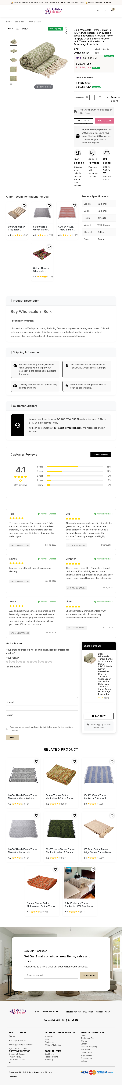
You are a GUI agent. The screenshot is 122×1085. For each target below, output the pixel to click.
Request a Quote (83, 121)
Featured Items (51, 1057)
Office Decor (86, 1052)
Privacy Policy (15, 1057)
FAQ (10, 1062)
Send (12, 737)
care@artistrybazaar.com (67, 427)
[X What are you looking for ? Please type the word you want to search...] (98, 11)
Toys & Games (87, 1055)
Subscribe (89, 975)
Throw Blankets (34, 22)
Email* (10, 715)
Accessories (86, 1058)
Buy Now (100, 716)
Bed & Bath (19, 22)
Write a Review (100, 454)
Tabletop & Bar (87, 1038)
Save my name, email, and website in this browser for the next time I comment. (42, 729)
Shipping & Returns (17, 1054)
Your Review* (14, 667)
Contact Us (49, 1042)
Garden (84, 1044)
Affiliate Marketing (53, 1045)
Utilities (84, 1061)
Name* (10, 702)
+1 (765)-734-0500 (19, 1048)
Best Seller (49, 1054)
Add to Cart (104, 121)
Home (9, 22)
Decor (83, 1035)
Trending (49, 1060)
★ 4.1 (10, 28)
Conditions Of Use (17, 1060)
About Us (49, 1036)
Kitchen (84, 1041)
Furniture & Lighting (89, 1047)
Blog (47, 1039)
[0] (111, 11)
